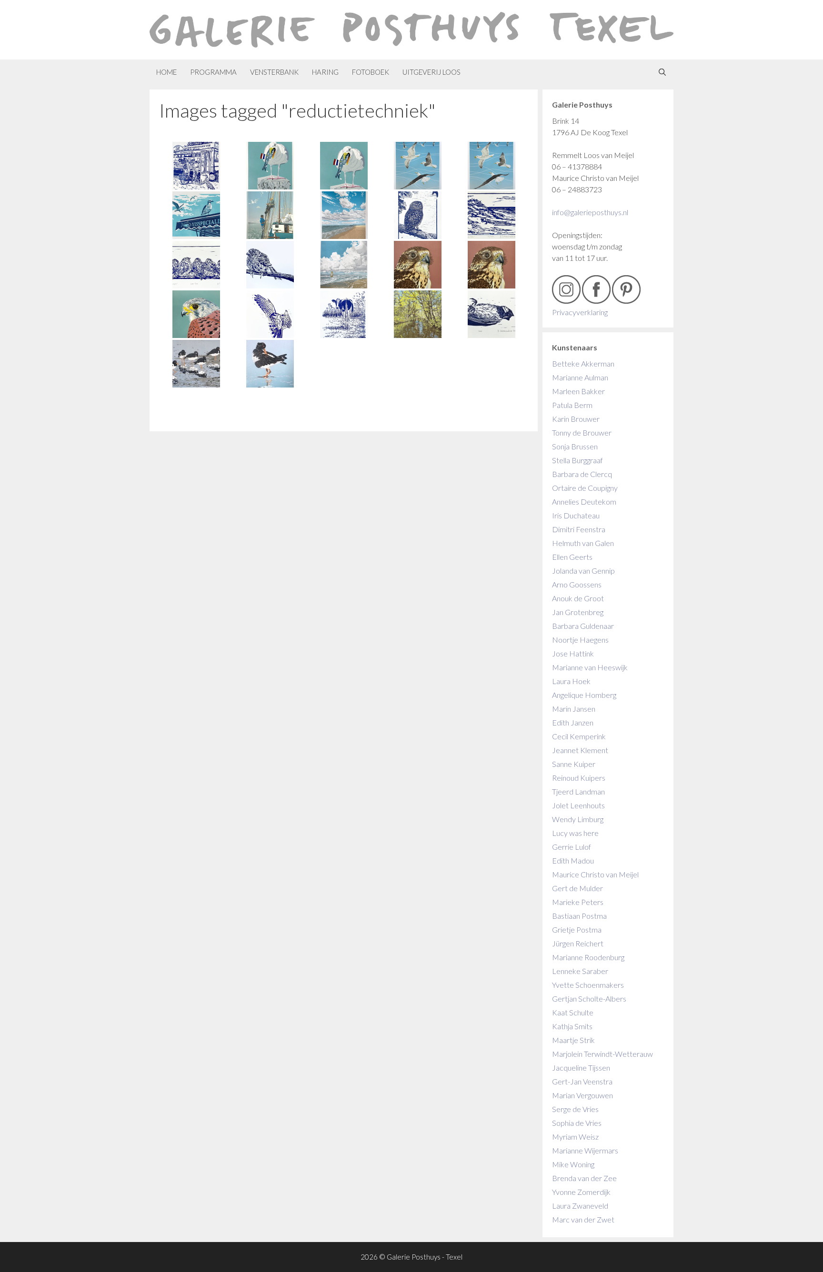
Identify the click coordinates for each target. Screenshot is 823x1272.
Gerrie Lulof (571, 846)
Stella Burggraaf (577, 460)
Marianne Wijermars (585, 1150)
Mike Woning (573, 1164)
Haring (325, 72)
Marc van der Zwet (583, 1219)
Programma (213, 72)
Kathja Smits (572, 1026)
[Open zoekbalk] (662, 72)
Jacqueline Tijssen (581, 1067)
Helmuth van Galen (583, 542)
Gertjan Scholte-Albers (589, 998)
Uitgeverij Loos (431, 72)
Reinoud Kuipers (578, 777)
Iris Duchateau (576, 515)
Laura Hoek (571, 681)
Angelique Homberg (584, 694)
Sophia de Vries (577, 1122)
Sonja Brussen (575, 446)
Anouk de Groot (578, 598)
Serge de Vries (575, 1108)
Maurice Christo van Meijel (595, 874)
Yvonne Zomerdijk (581, 1191)
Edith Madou (573, 860)
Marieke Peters (577, 901)
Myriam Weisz (575, 1136)
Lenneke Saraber (580, 970)
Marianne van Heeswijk (590, 667)
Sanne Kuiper (573, 763)
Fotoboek (370, 72)
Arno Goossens (577, 584)
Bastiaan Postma (579, 915)
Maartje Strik (573, 1039)
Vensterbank (274, 72)
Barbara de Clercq (582, 473)
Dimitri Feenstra (578, 529)
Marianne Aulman (580, 377)
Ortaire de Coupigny (585, 487)
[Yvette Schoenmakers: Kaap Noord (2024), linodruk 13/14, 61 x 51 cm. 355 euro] (344, 215)
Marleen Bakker (578, 391)
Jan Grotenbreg (577, 611)
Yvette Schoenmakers (588, 984)
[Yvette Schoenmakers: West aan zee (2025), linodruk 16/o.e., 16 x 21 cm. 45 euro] (491, 215)
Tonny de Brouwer (582, 432)
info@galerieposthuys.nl (590, 212)
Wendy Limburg (577, 819)
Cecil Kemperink (579, 736)
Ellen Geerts (572, 556)
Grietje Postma (577, 929)
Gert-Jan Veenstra (582, 1081)
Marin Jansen (573, 708)
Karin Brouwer (576, 418)
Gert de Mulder (577, 888)
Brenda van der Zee (584, 1178)
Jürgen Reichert (577, 943)
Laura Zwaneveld (580, 1205)
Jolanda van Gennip (583, 570)
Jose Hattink (573, 653)
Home (166, 72)
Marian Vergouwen (582, 1095)
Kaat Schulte (572, 1012)
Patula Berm (572, 404)
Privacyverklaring (580, 312)
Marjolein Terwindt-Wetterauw (602, 1053)
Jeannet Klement (580, 750)
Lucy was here (575, 832)
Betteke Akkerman (583, 363)
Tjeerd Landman (578, 791)
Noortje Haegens (580, 639)
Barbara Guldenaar (583, 625)
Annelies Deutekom (584, 501)
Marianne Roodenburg (588, 957)
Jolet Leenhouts (578, 805)
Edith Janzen (572, 722)
